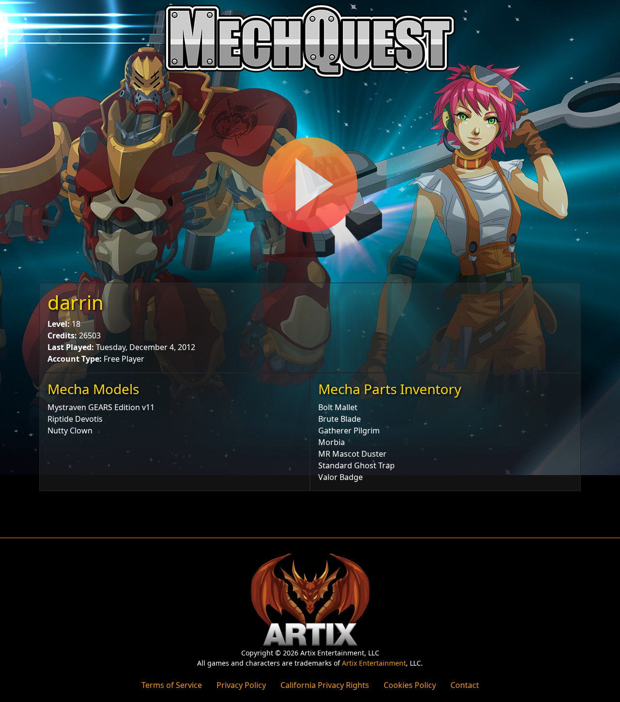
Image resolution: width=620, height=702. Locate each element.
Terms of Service (171, 685)
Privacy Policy (241, 685)
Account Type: (74, 358)
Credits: (62, 335)
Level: (58, 324)
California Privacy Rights (324, 685)
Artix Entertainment (374, 663)
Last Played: (70, 347)
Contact (464, 685)
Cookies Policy (410, 685)
